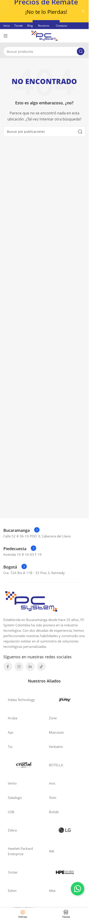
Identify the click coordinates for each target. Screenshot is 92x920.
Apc (11, 732)
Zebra (12, 830)
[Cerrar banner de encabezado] (83, 11)
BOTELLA (56, 765)
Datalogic (15, 797)
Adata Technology (21, 699)
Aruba (12, 718)
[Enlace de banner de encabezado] (44, 11)
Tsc (10, 746)
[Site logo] (44, 35)
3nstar (13, 872)
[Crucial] (23, 765)
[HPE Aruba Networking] (65, 872)
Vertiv (12, 783)
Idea (52, 890)
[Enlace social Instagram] (19, 666)
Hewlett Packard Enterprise (20, 851)
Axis (52, 783)
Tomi (52, 797)
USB (11, 812)
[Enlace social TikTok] (41, 666)
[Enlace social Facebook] (7, 666)
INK (51, 851)
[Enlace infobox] (21, 530)
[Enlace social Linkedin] (30, 666)
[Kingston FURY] (65, 699)
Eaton (12, 890)
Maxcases (56, 732)
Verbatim (56, 746)
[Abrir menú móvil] (5, 35)
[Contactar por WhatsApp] (77, 888)
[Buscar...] (80, 51)
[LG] (65, 830)
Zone (53, 718)
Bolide (54, 812)
